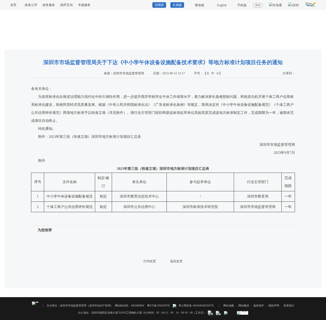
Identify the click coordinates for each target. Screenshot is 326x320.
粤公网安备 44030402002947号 (196, 305)
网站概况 (243, 305)
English (222, 5)
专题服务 (84, 5)
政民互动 (66, 5)
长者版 (177, 5)
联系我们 (289, 305)
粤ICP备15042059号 (158, 305)
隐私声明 (274, 305)
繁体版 (199, 5)
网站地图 (228, 305)
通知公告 (316, 45)
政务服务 (49, 5)
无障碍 (159, 5)
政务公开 (31, 5)
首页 (13, 5)
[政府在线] (310, 6)
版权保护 (258, 305)
